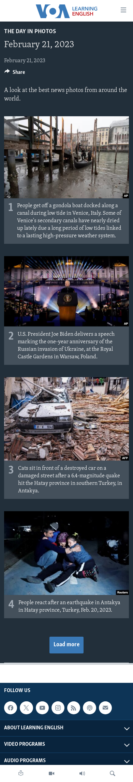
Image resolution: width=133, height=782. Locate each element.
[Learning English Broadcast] (82, 773)
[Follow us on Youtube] (42, 707)
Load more (66, 645)
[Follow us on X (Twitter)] (26, 707)
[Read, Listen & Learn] (20, 773)
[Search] (112, 773)
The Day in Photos (30, 32)
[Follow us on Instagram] (57, 707)
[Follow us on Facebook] (10, 707)
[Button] (14, 73)
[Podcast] (89, 707)
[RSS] (73, 707)
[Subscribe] (105, 707)
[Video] (51, 773)
